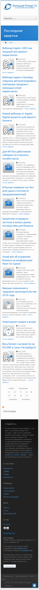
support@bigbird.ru (20, 548)
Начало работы (9, 488)
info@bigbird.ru (26, 550)
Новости (6, 508)
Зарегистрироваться (21, 576)
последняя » (26, 399)
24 (15, 392)
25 (21, 392)
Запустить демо (8, 576)
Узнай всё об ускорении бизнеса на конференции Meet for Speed (17, 260)
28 (9, 396)
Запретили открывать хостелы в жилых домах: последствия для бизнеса (17, 222)
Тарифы (6, 471)
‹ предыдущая (23, 388)
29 (15, 396)
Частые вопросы (9, 491)
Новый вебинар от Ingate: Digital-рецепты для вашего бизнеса (19, 117)
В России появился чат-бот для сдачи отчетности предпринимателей (18, 191)
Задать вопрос (9, 566)
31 (27, 396)
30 (21, 396)
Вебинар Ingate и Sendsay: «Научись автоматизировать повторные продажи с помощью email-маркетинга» (19, 84)
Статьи (6, 511)
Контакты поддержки (11, 497)
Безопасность (8, 477)
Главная (11, 42)
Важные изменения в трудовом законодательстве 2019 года (19, 292)
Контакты (7, 524)
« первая (11, 388)
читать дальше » (29, 109)
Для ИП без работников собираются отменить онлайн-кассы (16, 155)
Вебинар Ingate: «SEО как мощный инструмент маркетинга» (17, 51)
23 (9, 392)
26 (26, 392)
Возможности (8, 468)
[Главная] (20, 6)
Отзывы (6, 474)
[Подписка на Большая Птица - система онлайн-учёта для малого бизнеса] (19, 408)
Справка (6, 494)
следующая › (13, 399)
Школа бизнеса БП (10, 514)
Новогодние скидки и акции (19, 321)
